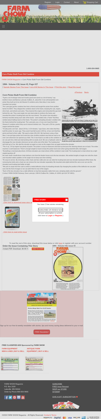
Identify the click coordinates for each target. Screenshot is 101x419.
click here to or (50, 215)
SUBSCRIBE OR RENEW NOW (50, 210)
